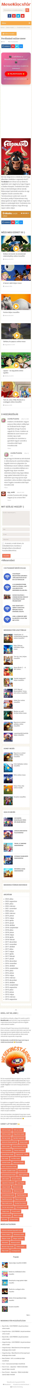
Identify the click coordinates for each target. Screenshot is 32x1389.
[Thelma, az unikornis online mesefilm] (8, 851)
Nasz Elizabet (6, 1358)
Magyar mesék (6, 1238)
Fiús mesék (5, 1158)
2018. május (9, 935)
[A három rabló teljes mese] (16, 273)
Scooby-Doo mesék (20, 1203)
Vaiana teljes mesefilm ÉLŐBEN (17, 1263)
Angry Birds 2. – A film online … (20, 668)
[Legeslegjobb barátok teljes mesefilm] (8, 838)
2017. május (9, 951)
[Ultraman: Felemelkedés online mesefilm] (8, 864)
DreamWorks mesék (7, 1154)
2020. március (10, 913)
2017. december (11, 942)
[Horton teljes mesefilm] (16, 302)
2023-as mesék (18, 1130)
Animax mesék (6, 1138)
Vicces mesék (16, 1211)
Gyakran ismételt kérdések (21, 1384)
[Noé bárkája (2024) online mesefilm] (8, 877)
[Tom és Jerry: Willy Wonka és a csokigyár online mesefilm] (16, 390)
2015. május (9, 994)
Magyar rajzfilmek (18, 1238)
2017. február (10, 956)
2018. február (10, 939)
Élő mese (4, 1219)
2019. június (9, 916)
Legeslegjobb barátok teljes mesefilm (21, 734)
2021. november (11, 908)
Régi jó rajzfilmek (20, 1199)
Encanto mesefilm (20, 797)
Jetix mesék (5, 1179)
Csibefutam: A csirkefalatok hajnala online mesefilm (21, 636)
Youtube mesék (6, 1215)
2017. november (11, 944)
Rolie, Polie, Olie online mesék (19, 787)
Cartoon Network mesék (19, 1146)
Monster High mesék (8, 1246)
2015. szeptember (11, 985)
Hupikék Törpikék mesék (9, 1170)
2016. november (11, 963)
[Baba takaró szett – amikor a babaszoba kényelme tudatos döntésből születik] (7, 612)
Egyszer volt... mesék (22, 1154)
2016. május (9, 975)
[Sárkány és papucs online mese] (16, 331)
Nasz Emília (5, 1326)
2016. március (10, 978)
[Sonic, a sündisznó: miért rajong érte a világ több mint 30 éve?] (7, 622)
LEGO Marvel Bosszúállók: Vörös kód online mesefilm (20, 691)
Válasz (9, 448)
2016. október (10, 966)
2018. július (9, 930)
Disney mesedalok (19, 1150)
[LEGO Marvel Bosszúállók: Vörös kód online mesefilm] (8, 826)
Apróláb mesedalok (18, 1138)
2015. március (10, 997)
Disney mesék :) (6, 1234)
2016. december (11, 961)
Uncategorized (15, 1250)
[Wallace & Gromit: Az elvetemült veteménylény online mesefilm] (16, 244)
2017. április (9, 954)
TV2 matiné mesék (21, 1207)
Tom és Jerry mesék (7, 1207)
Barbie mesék (6, 1146)
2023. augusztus (11, 901)
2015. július (9, 990)
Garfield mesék (6, 1162)
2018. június (9, 932)
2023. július (9, 904)
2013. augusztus (11, 999)
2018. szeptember (11, 928)
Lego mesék (20, 1183)
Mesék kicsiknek (6, 1191)
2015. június (9, 992)
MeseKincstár (16, 4)
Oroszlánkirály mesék (8, 1195)
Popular (16, 1257)
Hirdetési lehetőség (17, 1387)
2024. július (9, 899)
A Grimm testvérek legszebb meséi (12, 1230)
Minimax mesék (18, 1191)
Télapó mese (5, 1211)
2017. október (10, 947)
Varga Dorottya (6, 1331)
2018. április (9, 937)
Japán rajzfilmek (23, 1174)
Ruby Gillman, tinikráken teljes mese (19, 647)
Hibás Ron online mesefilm (19, 701)
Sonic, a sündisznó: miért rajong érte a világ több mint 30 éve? (19, 618)
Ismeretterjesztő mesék (8, 1174)
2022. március (10, 906)
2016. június (9, 973)
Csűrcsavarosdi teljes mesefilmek (15, 1364)
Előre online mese (20, 775)
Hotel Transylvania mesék (9, 1166)
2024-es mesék (6, 1134)
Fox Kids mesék (15, 1158)
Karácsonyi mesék (19, 1234)
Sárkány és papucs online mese (14, 341)
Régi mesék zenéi (7, 1203)
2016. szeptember (11, 968)
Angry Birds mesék (19, 1134)
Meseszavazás (17, 1187)
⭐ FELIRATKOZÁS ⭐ (16, 74)
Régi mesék (5, 1250)
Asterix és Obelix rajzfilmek (9, 1142)
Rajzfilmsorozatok (7, 1199)
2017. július (9, 949)
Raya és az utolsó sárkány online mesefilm (19, 724)
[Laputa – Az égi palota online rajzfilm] (16, 360)
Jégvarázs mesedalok (8, 1183)
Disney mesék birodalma (13, 1094)
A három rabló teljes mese (12, 283)
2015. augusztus (11, 987)
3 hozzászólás (14, 41)
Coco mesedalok (6, 1150)
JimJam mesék (16, 1179)
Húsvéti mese (22, 1170)
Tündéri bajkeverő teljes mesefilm (20, 679)
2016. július (9, 971)
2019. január (9, 923)
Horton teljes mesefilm (11, 312)
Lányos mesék (6, 1187)
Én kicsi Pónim (14, 1219)
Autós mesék (24, 1142)
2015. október (10, 982)
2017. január (9, 959)
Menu (4, 23)
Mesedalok (5, 1242)
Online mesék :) (9, 34)
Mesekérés (7, 1384)
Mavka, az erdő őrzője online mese (20, 712)
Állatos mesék (18, 1215)
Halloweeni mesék (18, 1162)
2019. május (9, 918)
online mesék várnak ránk (18, 1080)
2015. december (11, 980)
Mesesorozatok (15, 1242)
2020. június (9, 911)
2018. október (10, 925)
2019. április (9, 920)
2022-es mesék (6, 1130)
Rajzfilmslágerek (21, 1195)
